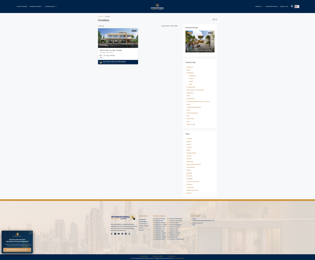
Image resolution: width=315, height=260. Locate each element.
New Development (192, 113)
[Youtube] (119, 234)
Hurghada (190, 179)
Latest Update (142, 219)
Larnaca (189, 156)
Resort (189, 110)
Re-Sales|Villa (191, 87)
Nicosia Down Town (193, 190)
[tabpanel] (200, 41)
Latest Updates (22, 6)
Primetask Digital (179, 258)
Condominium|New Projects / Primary (198, 101)
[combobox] (173, 26)
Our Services (142, 223)
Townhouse (190, 93)
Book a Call (284, 6)
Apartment (192, 75)
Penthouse (190, 67)
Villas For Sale (191, 124)
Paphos (189, 141)
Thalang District (191, 153)
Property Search (35, 6)
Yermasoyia (190, 187)
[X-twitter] (129, 234)
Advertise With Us (271, 6)
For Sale (134, 30)
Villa (190, 84)
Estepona (189, 184)
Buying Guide (142, 221)
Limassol (189, 138)
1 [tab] (201, 54)
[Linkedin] (126, 234)
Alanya (189, 144)
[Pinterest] (122, 234)
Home (101, 16)
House (188, 70)
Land (188, 121)
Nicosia (189, 158)
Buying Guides (50, 6)
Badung (189, 193)
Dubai (188, 150)
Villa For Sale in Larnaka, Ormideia (111, 50)
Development (191, 98)
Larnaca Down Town (193, 181)
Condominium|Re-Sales (194, 107)
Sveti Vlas (190, 176)
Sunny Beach (190, 167)
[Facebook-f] (112, 234)
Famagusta (190, 161)
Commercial (190, 118)
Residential (190, 73)
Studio (191, 81)
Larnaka (189, 147)
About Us (141, 228)
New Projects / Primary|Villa (195, 90)
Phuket (189, 170)
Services (258, 6)
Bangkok (189, 173)
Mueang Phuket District (194, 164)
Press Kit (141, 230)
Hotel (188, 96)
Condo (191, 78)
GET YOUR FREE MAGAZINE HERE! (17, 250)
